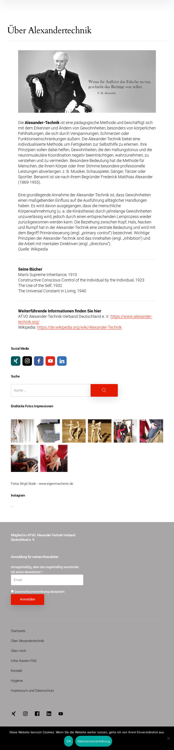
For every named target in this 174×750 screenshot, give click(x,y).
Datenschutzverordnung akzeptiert (39, 591)
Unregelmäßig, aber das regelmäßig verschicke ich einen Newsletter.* (45, 569)
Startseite (18, 631)
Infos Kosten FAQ (23, 661)
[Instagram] (27, 361)
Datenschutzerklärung (93, 741)
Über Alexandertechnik (27, 641)
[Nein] (168, 738)
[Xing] (15, 361)
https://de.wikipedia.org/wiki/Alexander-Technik (79, 327)
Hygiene (17, 681)
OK (68, 741)
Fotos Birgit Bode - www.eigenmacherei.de (42, 484)
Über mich (18, 651)
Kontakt (16, 671)
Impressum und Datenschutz (32, 691)
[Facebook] (39, 361)
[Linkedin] (62, 361)
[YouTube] (50, 361)
